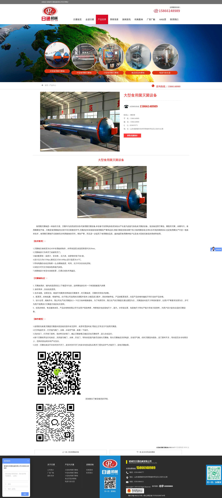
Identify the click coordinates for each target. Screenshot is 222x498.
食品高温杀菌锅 (70, 478)
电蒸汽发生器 (70, 481)
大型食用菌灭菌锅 (71, 470)
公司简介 (50, 470)
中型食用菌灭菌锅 (71, 473)
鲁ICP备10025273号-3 (136, 495)
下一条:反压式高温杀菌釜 (146, 452)
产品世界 (102, 19)
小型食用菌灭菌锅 (71, 476)
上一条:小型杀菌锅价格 (70, 452)
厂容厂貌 (151, 19)
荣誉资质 (114, 19)
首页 (46, 85)
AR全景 (162, 19)
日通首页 (77, 19)
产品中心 (52, 85)
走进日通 (90, 19)
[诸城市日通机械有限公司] (50, 14)
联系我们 (174, 19)
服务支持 (50, 476)
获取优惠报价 (132, 135)
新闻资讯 (126, 19)
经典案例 (139, 19)
